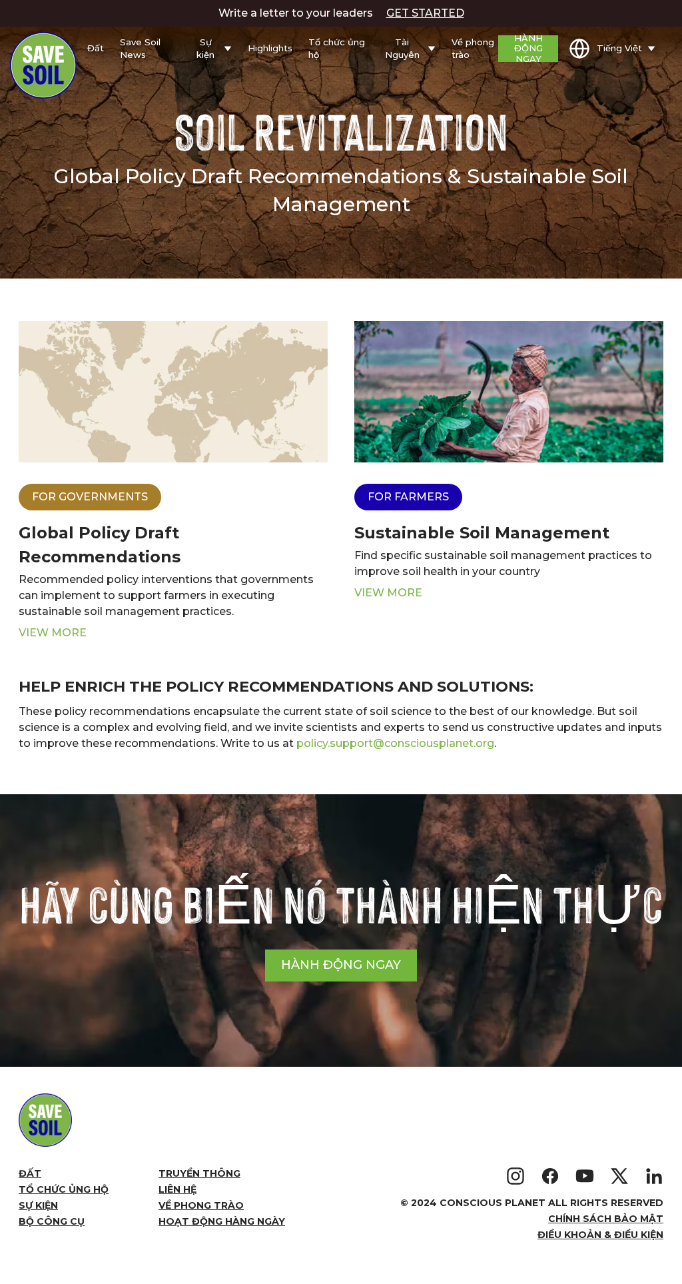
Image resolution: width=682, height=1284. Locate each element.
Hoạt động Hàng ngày (222, 1221)
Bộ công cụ (52, 1221)
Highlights (270, 48)
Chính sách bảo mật (605, 1219)
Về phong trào (473, 49)
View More (53, 632)
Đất (95, 48)
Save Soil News (140, 49)
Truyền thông (199, 1173)
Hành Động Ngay (528, 48)
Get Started (425, 13)
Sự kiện (38, 1205)
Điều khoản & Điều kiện (600, 1235)
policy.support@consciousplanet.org (395, 743)
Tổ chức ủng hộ (336, 49)
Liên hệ (177, 1189)
